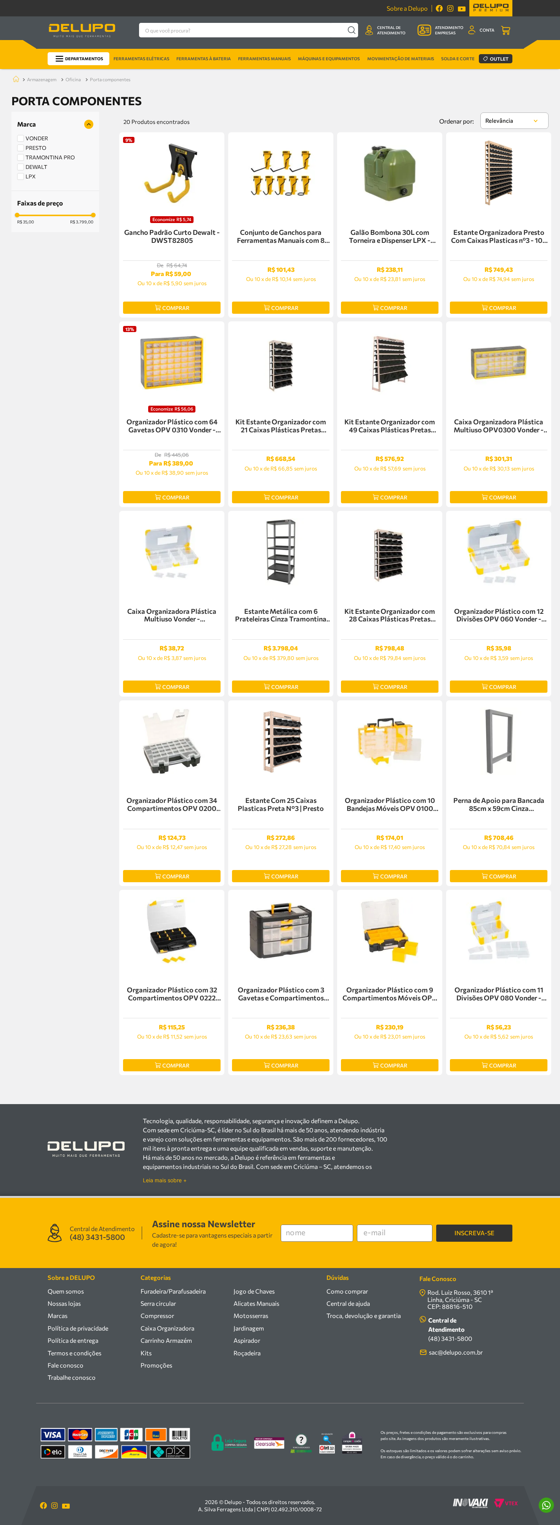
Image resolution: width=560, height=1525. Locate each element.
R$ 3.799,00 (81, 222)
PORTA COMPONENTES (110, 79)
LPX (31, 176)
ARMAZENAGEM (41, 79)
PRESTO (36, 147)
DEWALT (36, 167)
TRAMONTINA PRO (50, 157)
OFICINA (73, 79)
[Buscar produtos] (351, 30)
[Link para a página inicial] (14, 79)
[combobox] (248, 30)
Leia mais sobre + (165, 1180)
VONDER (37, 138)
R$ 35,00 (25, 222)
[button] (55, 124)
